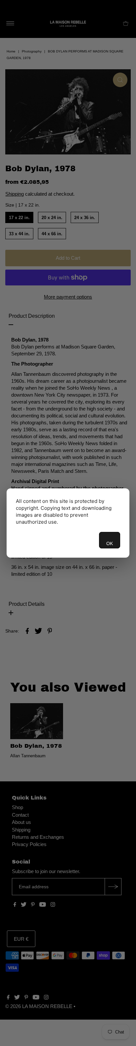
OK (109, 543)
